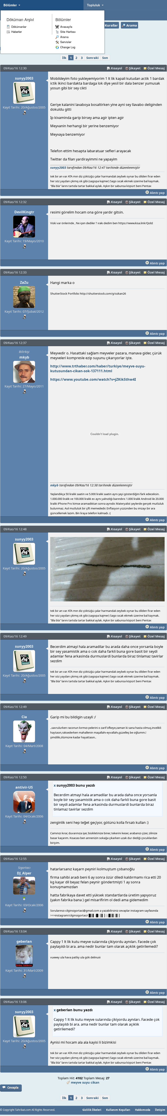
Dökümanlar (18, 27)
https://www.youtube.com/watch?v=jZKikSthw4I (93, 379)
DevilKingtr (24, 212)
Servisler (65, 42)
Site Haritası (68, 32)
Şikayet (134, 68)
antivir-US (24, 787)
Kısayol (116, 68)
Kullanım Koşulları (118, 1109)
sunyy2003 (24, 78)
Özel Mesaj (156, 68)
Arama (64, 37)
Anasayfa (66, 27)
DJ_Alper (24, 873)
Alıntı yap (157, 192)
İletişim (160, 1109)
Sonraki (92, 57)
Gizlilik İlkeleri (91, 1109)
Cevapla (12, 1087)
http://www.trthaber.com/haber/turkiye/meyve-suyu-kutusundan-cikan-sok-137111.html (97, 368)
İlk (64, 57)
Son (105, 57)
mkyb (24, 357)
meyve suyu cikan (85, 1082)
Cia (24, 716)
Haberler (16, 32)
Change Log (67, 47)
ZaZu (24, 282)
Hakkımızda (142, 1109)
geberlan (24, 941)
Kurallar (111, 25)
